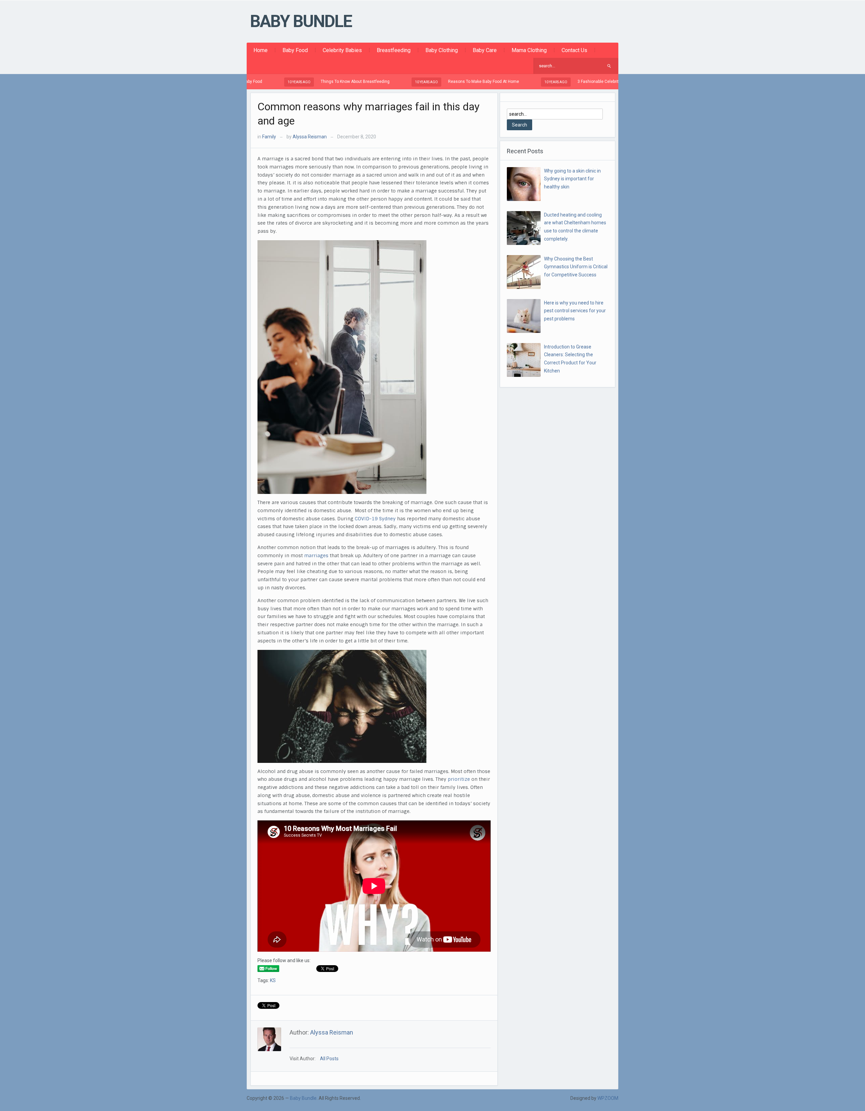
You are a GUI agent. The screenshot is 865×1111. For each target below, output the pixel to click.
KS (273, 980)
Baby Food (295, 50)
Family (269, 136)
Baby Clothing (441, 50)
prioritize (459, 779)
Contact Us (574, 50)
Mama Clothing (529, 50)
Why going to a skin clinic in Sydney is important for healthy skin (572, 179)
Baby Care (485, 50)
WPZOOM (607, 1098)
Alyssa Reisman (310, 136)
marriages (317, 555)
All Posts (329, 1058)
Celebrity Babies (342, 50)
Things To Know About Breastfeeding (315, 81)
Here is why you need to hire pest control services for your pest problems (575, 311)
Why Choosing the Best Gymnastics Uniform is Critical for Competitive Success (576, 267)
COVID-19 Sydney (375, 519)
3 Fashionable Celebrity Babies (566, 81)
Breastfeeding (394, 50)
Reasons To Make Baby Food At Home (444, 81)
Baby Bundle (301, 21)
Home (260, 50)
